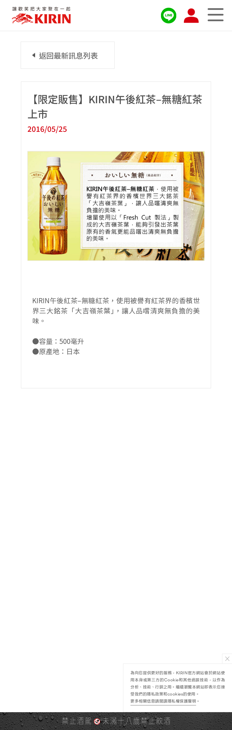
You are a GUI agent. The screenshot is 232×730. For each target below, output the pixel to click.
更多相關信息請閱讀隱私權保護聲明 (163, 701)
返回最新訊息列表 (68, 55)
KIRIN (41, 16)
